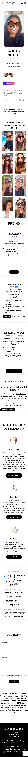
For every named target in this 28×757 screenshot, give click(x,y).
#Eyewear (13, 90)
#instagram (13, 92)
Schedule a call (14, 475)
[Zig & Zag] (7, 207)
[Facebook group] (23, 729)
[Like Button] (20, 100)
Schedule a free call (18, 316)
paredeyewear (14, 59)
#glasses (6, 92)
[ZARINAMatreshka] (20, 207)
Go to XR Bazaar (14, 557)
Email (3, 650)
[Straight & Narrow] (20, 185)
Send (14, 681)
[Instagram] (8, 729)
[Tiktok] (17, 729)
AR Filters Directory (20, 749)
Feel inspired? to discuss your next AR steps (14, 112)
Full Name (4, 642)
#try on (6, 95)
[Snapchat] (11, 729)
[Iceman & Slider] (20, 163)
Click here (7, 381)
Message (4, 657)
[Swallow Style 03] (7, 141)
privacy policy (14, 732)
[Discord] (20, 729)
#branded (7, 90)
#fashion (19, 90)
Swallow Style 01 (14, 53)
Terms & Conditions (12, 741)
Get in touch (14, 517)
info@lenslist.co (14, 734)
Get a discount (22, 410)
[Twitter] (14, 729)
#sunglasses (18, 94)
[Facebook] (5, 729)
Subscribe (7, 316)
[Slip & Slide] (7, 185)
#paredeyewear (8, 94)
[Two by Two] (7, 163)
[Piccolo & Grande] (20, 141)
